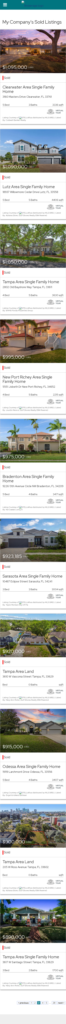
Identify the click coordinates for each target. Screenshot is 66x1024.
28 (54, 1002)
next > (61, 1002)
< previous (23, 1002)
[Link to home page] (33, 5)
